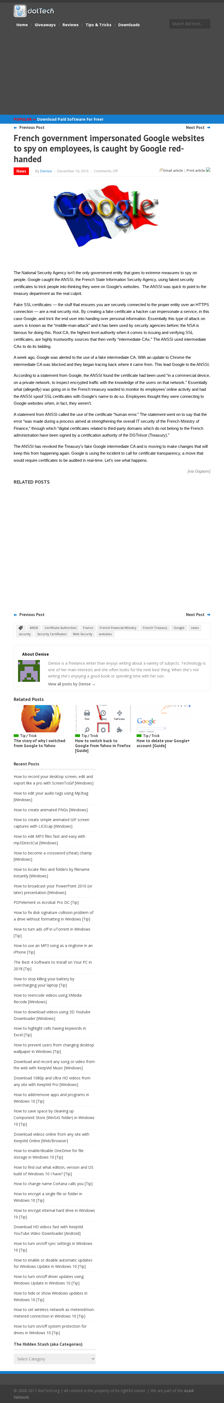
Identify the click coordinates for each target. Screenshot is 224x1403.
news (195, 628)
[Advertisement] (112, 72)
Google (179, 628)
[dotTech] (34, 14)
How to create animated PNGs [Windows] (51, 809)
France (88, 628)
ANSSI (34, 628)
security (25, 634)
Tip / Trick (28, 735)
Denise (46, 170)
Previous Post (32, 127)
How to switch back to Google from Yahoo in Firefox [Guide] (103, 745)
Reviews (71, 24)
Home (22, 24)
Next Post (195, 127)
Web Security (82, 634)
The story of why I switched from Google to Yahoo (39, 743)
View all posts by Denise (72, 683)
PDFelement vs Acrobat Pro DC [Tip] (46, 902)
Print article (196, 170)
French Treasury (155, 628)
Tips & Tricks (98, 24)
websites (105, 634)
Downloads (129, 24)
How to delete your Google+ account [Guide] (163, 743)
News (21, 171)
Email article (173, 170)
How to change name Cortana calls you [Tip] (53, 1183)
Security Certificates (51, 634)
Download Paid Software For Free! (70, 119)
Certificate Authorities (60, 628)
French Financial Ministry (118, 628)
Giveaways (45, 24)
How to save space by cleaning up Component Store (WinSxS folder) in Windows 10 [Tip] (54, 1117)
